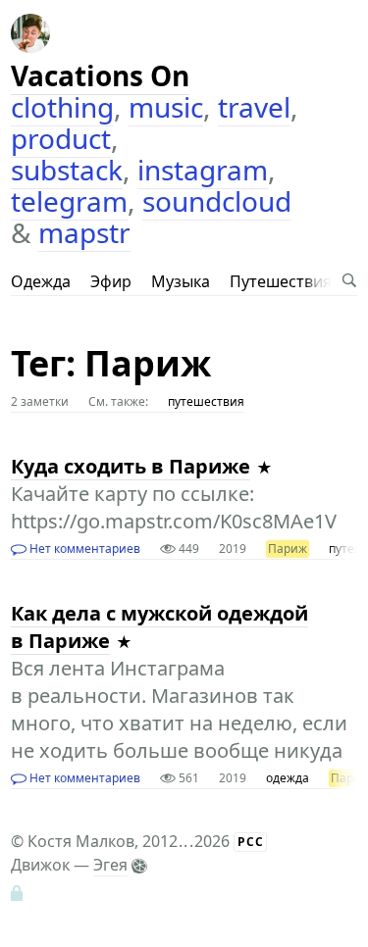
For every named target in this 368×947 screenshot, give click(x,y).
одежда (287, 778)
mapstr (84, 232)
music (166, 106)
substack (67, 169)
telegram (69, 201)
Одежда (41, 281)
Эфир (110, 281)
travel (254, 106)
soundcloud (216, 201)
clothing (62, 106)
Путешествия (281, 281)
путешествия (206, 401)
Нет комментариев (83, 548)
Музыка (180, 281)
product (61, 138)
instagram (202, 169)
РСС (250, 841)
